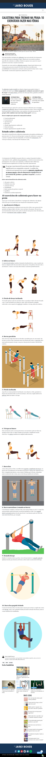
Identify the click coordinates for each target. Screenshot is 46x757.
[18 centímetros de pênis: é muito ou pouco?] (26, 735)
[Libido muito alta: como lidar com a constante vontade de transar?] (26, 717)
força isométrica (22, 160)
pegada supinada (38, 558)
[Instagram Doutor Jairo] (27, 751)
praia (3, 662)
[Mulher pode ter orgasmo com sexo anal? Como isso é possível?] (26, 708)
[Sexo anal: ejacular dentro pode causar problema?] (26, 699)
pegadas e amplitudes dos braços (32, 469)
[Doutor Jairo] (23, 5)
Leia (19, 15)
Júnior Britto (13, 92)
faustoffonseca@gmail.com (10, 54)
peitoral (20, 304)
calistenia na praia (22, 65)
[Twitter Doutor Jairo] (18, 751)
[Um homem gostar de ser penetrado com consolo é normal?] (26, 739)
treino (7, 662)
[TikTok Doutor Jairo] (24, 751)
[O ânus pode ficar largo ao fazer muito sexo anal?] (26, 703)
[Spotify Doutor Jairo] (30, 751)
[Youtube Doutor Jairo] (21, 751)
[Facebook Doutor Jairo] (15, 751)
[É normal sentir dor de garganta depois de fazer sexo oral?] (26, 730)
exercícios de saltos (9, 263)
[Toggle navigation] (43, 10)
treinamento (35, 137)
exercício (37, 340)
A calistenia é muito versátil (9, 89)
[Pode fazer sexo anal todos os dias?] (26, 726)
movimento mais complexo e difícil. (16, 212)
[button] (40, 752)
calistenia (21, 57)
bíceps (6, 609)
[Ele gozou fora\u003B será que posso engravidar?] (26, 712)
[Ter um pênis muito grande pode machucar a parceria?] (26, 721)
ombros (11, 434)
